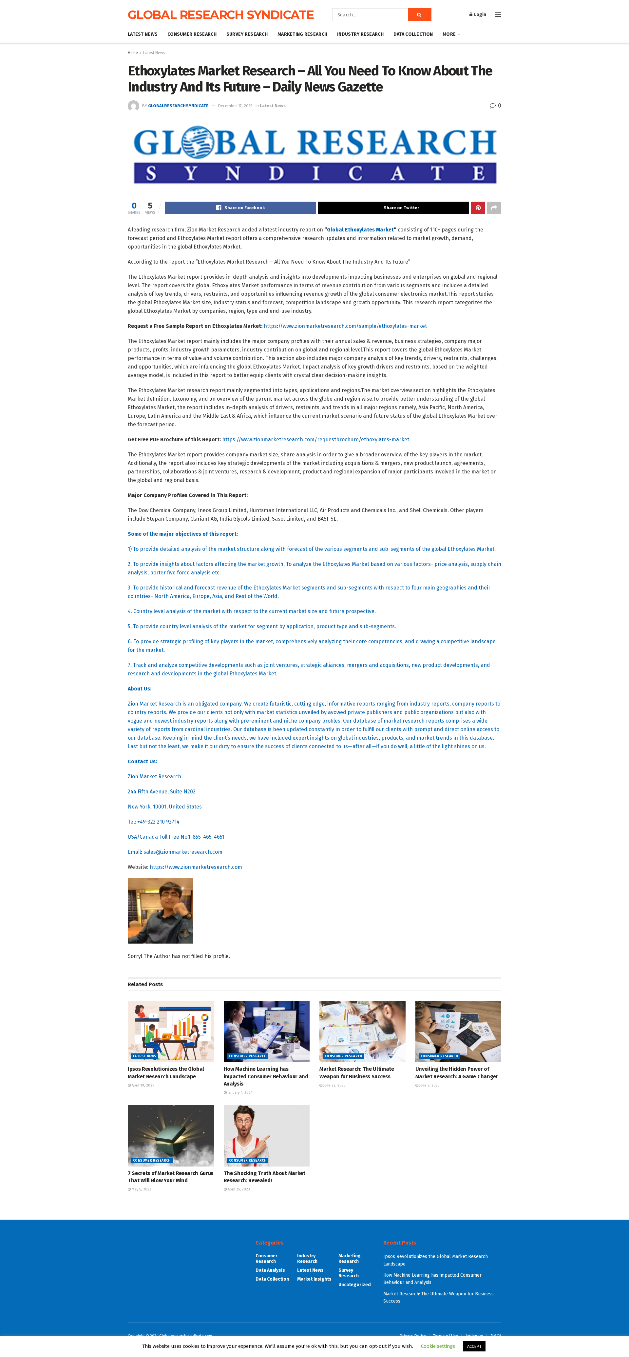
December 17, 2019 (235, 105)
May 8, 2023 (141, 1189)
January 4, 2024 (240, 1092)
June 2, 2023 (429, 1085)
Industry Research (360, 34)
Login (479, 14)
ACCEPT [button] (474, 1346)
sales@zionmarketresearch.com (182, 852)
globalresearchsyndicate (178, 105)
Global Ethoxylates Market (360, 230)
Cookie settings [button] (438, 1346)
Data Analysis (270, 1270)
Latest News (143, 34)
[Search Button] (419, 14)
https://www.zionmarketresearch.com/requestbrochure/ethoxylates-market (315, 439)
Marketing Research (302, 34)
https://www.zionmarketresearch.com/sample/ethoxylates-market (345, 326)
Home (133, 52)
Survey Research (247, 34)
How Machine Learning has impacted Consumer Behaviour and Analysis (266, 1076)
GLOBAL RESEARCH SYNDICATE (221, 15)
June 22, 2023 (334, 1085)
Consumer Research (192, 34)
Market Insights (314, 1279)
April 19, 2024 (142, 1085)
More (449, 34)
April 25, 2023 (238, 1189)
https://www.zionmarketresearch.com (196, 867)
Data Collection (413, 34)
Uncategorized (354, 1284)
